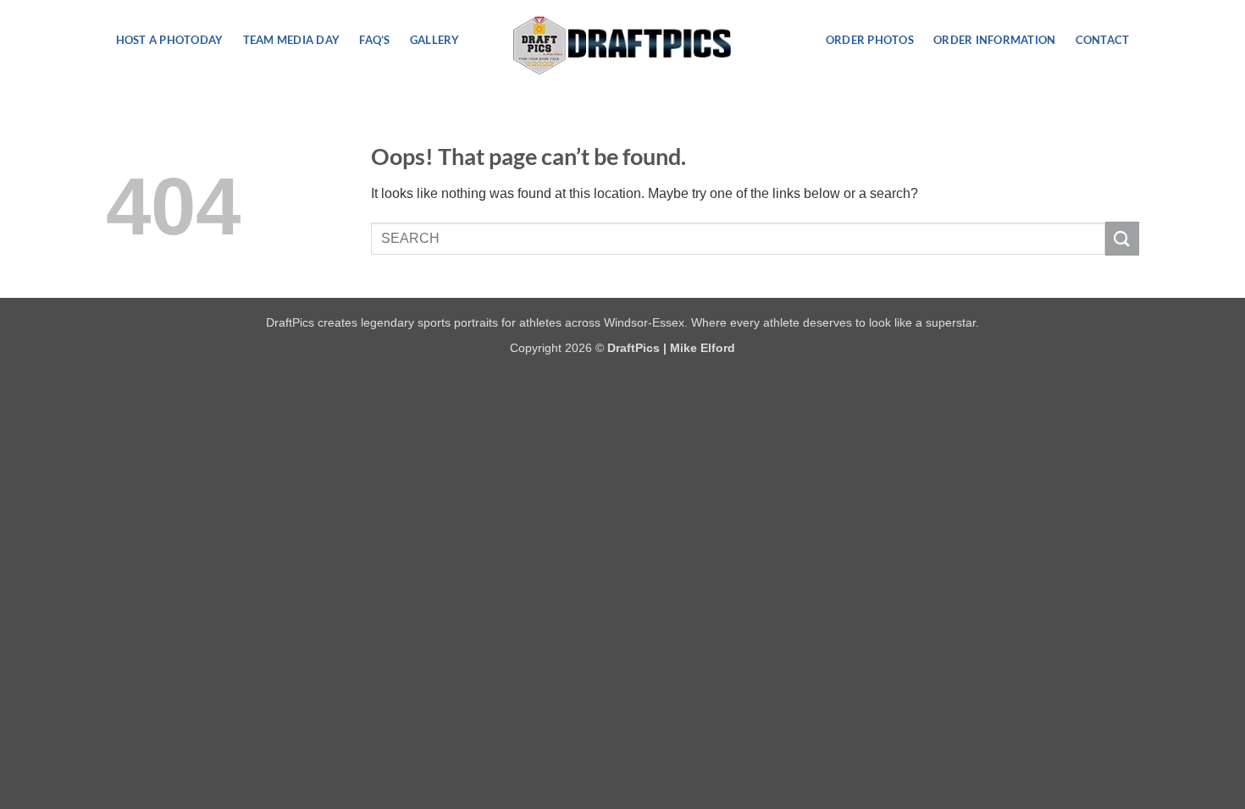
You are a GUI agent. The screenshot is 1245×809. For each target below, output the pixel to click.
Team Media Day (291, 40)
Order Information (994, 40)
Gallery (435, 40)
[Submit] (1122, 238)
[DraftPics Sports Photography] (623, 45)
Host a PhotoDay (170, 40)
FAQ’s (374, 40)
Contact (1103, 40)
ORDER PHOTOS (870, 40)
